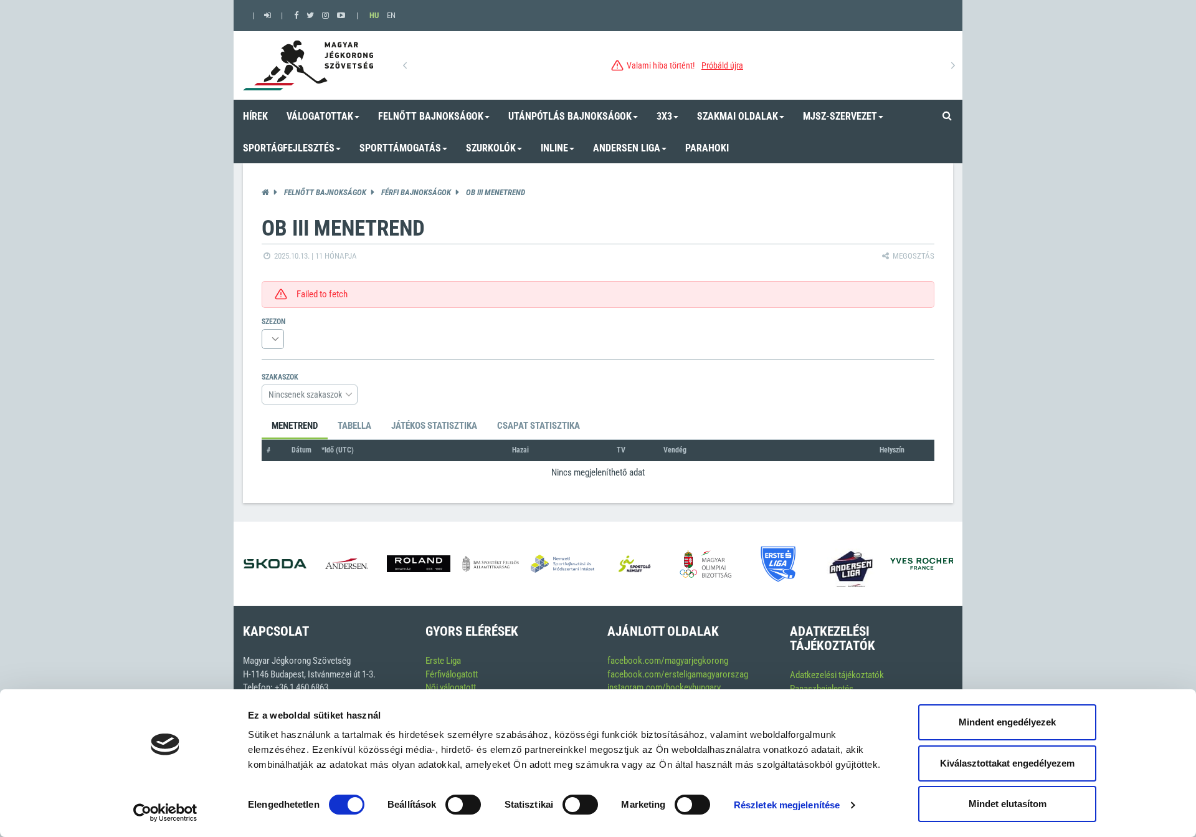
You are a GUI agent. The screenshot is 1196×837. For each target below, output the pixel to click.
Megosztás (912, 256)
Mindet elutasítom (1007, 803)
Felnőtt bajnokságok (325, 192)
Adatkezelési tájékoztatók (837, 675)
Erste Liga (443, 660)
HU (374, 15)
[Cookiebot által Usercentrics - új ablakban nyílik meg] (165, 812)
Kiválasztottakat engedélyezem (1007, 763)
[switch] (463, 805)
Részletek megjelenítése (787, 805)
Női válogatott (450, 687)
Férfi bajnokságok (416, 192)
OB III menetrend (495, 192)
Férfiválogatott (451, 674)
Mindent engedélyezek (1007, 722)
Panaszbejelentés (821, 688)
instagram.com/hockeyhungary (664, 687)
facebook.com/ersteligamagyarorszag (677, 674)
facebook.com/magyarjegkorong (667, 660)
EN (391, 15)
